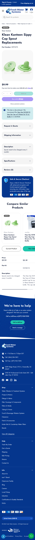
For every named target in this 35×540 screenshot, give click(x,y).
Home (3, 24)
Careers (4, 488)
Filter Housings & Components (11, 402)
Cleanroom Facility (7, 481)
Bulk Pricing (5, 456)
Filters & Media (6, 406)
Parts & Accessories (11, 24)
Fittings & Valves (7, 398)
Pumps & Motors (7, 395)
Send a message (17, 328)
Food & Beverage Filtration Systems (13, 413)
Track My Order (7, 445)
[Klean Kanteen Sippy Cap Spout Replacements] (11, 222)
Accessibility (27, 536)
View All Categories (8, 434)
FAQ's (4, 503)
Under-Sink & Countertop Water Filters (14, 424)
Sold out (23, 93)
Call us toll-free (17, 322)
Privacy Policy (18, 536)
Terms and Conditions (7, 536)
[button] (26, 10)
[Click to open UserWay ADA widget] (3, 536)
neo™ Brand (6, 477)
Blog (3, 485)
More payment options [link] (17, 104)
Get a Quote (6, 448)
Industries (5, 496)
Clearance (5, 417)
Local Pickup (6, 492)
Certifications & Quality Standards (12, 500)
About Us (5, 474)
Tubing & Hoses (7, 409)
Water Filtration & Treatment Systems (13, 391)
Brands (4, 428)
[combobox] (17, 17)
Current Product (11, 249)
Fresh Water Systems (12, 524)
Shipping (4, 452)
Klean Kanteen (6, 31)
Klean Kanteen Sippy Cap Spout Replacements (10, 237)
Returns (4, 459)
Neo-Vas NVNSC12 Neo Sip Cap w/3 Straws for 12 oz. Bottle (18, 114)
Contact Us (5, 463)
